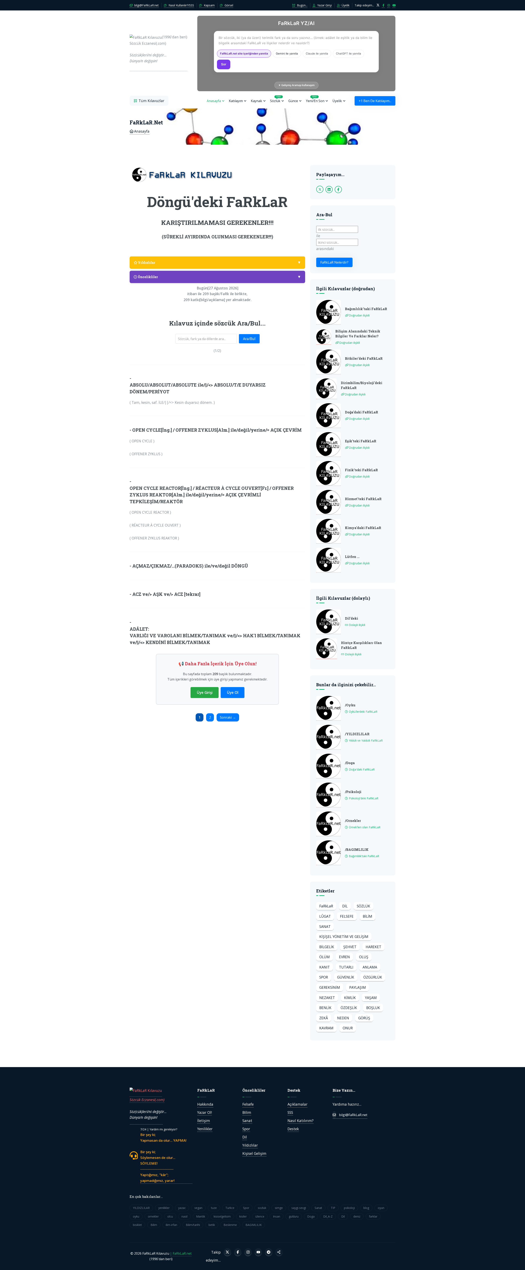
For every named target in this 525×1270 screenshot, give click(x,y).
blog (366, 1208)
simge (279, 1208)
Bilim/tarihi (193, 1225)
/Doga (350, 763)
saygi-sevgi (298, 1208)
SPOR (323, 977)
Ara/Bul (249, 338)
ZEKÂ (323, 1017)
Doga (311, 1216)
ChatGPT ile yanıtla (348, 53)
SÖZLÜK (363, 906)
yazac (182, 1208)
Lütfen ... (352, 556)
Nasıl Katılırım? (301, 1120)
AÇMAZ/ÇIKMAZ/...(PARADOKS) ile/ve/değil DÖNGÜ (190, 566)
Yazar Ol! (204, 1112)
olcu (170, 1216)
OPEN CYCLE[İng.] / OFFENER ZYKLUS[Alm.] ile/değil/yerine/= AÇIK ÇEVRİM (217, 430)
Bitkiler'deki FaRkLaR (364, 358)
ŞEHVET (349, 946)
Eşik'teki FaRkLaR (360, 441)
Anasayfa (214, 101)
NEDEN (343, 1017)
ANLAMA (370, 967)
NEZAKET (327, 997)
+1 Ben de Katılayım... (375, 101)
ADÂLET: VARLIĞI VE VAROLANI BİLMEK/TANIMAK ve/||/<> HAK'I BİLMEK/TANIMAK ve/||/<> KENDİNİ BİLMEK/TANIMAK (215, 635)
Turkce (229, 1208)
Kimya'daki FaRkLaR (363, 528)
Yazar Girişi (324, 5)
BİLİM (367, 916)
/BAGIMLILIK (357, 849)
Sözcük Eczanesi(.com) (147, 1099)
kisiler (243, 1216)
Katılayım (236, 101)
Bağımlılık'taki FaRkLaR (366, 309)
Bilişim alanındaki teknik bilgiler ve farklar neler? (357, 333)
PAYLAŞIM (357, 987)
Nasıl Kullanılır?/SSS (181, 5)
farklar (373, 1216)
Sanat (247, 1120)
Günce (293, 101)
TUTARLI (346, 967)
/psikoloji (353, 792)
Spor (246, 1128)
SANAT (325, 926)
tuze (214, 1208)
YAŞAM (371, 997)
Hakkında (205, 1104)
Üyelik (345, 5)
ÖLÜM (324, 956)
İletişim (203, 1120)
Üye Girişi (204, 692)
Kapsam (209, 5)
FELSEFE (347, 916)
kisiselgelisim (222, 1216)
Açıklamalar (297, 1104)
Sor (223, 64)
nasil (184, 1216)
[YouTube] (258, 1252)
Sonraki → (228, 717)
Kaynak (256, 101)
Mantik (200, 1216)
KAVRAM (326, 1027)
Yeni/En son (315, 99)
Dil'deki (351, 618)
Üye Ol (232, 692)
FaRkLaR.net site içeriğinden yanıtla (244, 53)
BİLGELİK (326, 946)
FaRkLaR (326, 906)
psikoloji (349, 1208)
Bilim (246, 1112)
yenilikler (164, 1208)
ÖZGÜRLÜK (372, 977)
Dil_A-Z (328, 1216)
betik (212, 1225)
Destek (293, 1128)
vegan (198, 1208)
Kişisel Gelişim (254, 1153)
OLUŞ (363, 956)
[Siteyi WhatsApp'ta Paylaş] (279, 1252)
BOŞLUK (373, 1007)
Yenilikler (204, 1128)
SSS (290, 1112)
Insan (276, 1216)
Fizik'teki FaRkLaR (361, 470)
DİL (345, 906)
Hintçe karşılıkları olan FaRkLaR (361, 645)
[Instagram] (248, 1252)
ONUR (348, 1027)
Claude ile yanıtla (317, 53)
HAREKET (373, 946)
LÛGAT (325, 916)
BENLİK (325, 1007)
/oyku (350, 705)
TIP (333, 1208)
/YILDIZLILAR (357, 734)
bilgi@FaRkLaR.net (146, 5)
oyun (381, 1208)
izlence (259, 1216)
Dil (244, 1137)
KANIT (324, 967)
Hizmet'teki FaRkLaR (363, 499)
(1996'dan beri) (158, 48)
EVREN (344, 956)
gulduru (294, 1216)
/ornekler (353, 820)
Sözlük (275, 99)
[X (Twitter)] (227, 1252)
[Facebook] (237, 1252)
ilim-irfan (171, 1225)
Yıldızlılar (250, 1145)
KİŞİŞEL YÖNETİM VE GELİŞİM (343, 936)
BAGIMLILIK (253, 1225)
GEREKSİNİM (329, 987)
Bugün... (301, 5)
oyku (136, 1216)
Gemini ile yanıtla (287, 53)
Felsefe (248, 1104)
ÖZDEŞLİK (349, 1007)
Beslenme (230, 1225)
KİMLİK (350, 997)
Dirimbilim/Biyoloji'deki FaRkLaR (361, 385)
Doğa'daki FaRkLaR (361, 412)
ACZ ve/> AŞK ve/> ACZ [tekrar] (166, 594)
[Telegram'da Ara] (268, 1252)
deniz (356, 1216)
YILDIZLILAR (141, 1208)
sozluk (262, 1208)
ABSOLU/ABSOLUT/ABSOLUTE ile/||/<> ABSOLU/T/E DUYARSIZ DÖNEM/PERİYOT (198, 388)
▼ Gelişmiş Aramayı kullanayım (296, 85)
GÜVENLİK (345, 977)
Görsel (228, 5)
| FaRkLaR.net (181, 1253)
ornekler (153, 1216)
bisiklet (137, 1225)
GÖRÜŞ (364, 1017)
